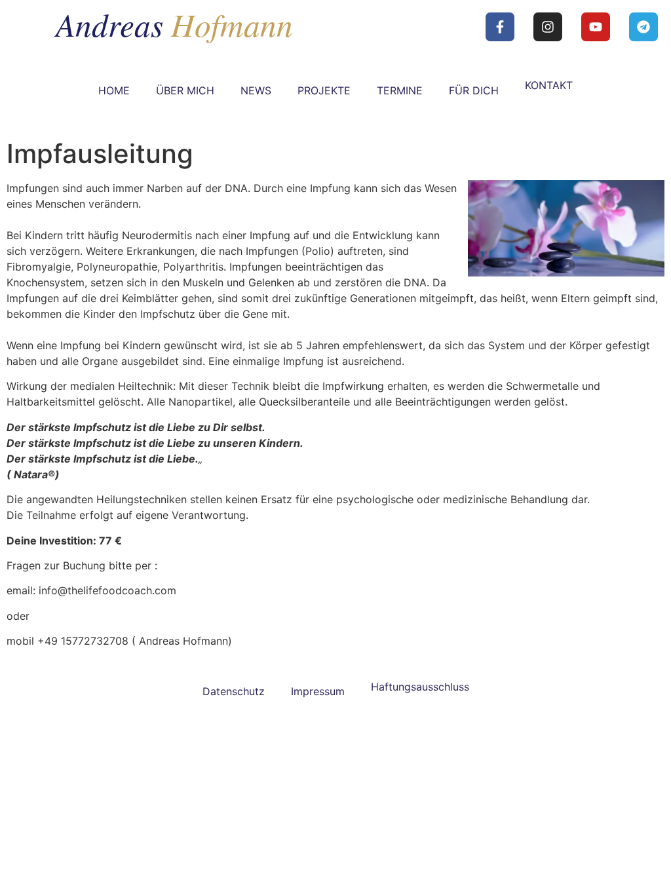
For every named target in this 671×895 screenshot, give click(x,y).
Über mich (185, 90)
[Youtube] (595, 26)
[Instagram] (547, 26)
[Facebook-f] (500, 26)
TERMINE (400, 90)
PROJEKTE (324, 90)
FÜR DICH (474, 90)
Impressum (318, 691)
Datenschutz (233, 691)
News (255, 90)
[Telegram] (643, 26)
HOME (114, 90)
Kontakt (549, 85)
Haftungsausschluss (420, 686)
